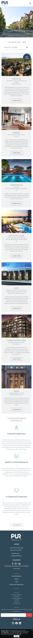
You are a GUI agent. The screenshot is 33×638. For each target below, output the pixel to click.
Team (16, 581)
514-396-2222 (16, 603)
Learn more (18, 634)
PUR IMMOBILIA (16, 576)
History (17, 579)
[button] (30, 3)
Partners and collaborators (16, 584)
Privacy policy (16, 568)
